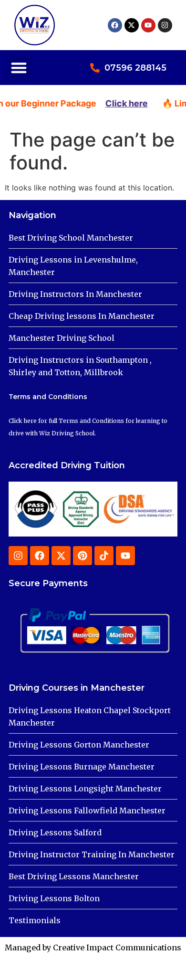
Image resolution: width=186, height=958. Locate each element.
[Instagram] (165, 25)
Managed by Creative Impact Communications (93, 947)
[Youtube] (148, 25)
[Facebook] (115, 25)
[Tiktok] (104, 555)
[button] (19, 67)
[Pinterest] (82, 555)
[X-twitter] (131, 25)
